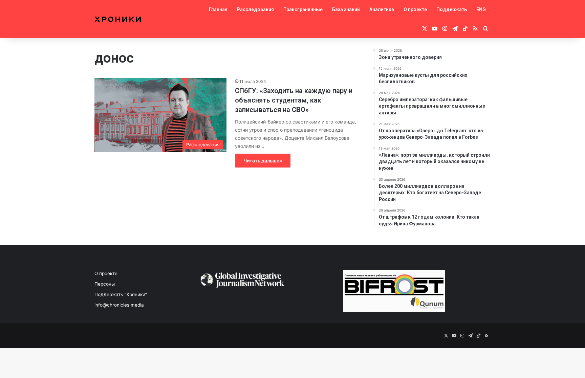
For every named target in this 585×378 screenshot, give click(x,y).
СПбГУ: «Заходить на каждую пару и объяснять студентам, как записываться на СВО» (293, 100)
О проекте (415, 9)
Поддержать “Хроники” (120, 294)
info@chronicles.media (119, 305)
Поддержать (451, 9)
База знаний (346, 9)
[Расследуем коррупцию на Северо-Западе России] (117, 19)
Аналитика (381, 9)
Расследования (255, 9)
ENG (481, 9)
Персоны (104, 284)
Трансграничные (303, 9)
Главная (218, 9)
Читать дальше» (262, 160)
